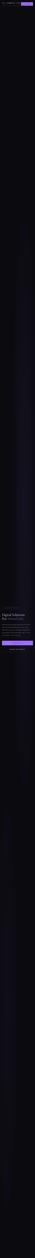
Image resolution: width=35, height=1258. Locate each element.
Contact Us (16, 643)
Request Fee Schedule (17, 649)
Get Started (27, 4)
